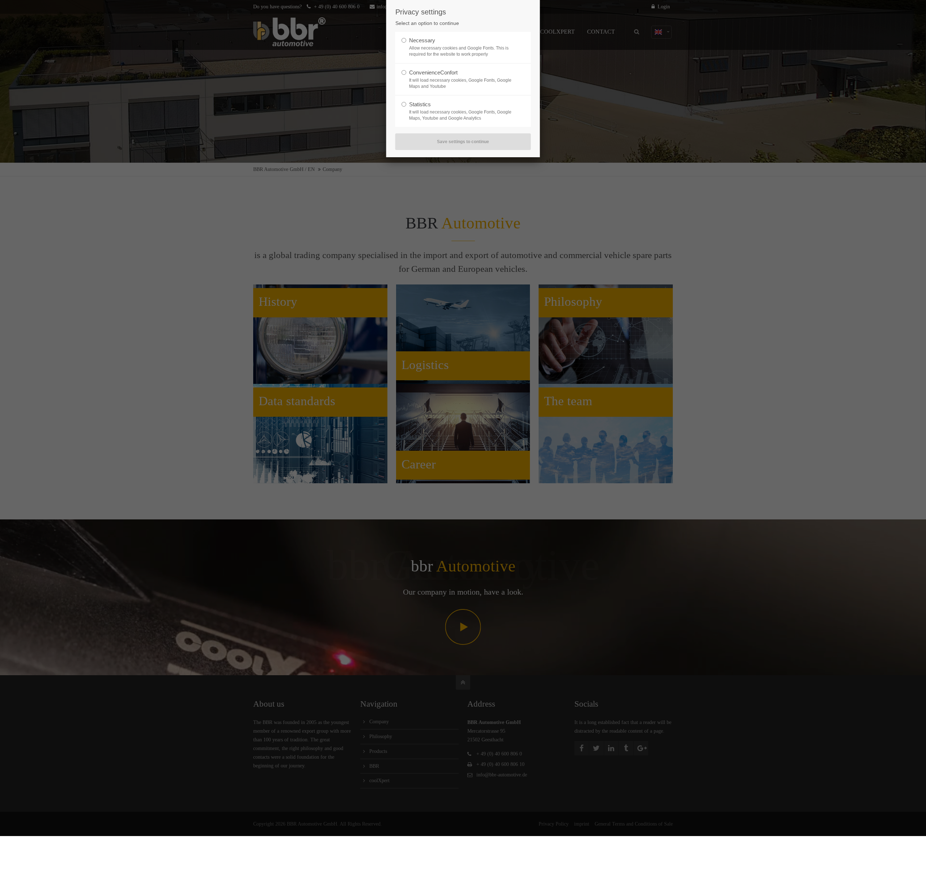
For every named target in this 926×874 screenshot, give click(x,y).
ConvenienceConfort (433, 72)
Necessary (422, 40)
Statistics (420, 104)
